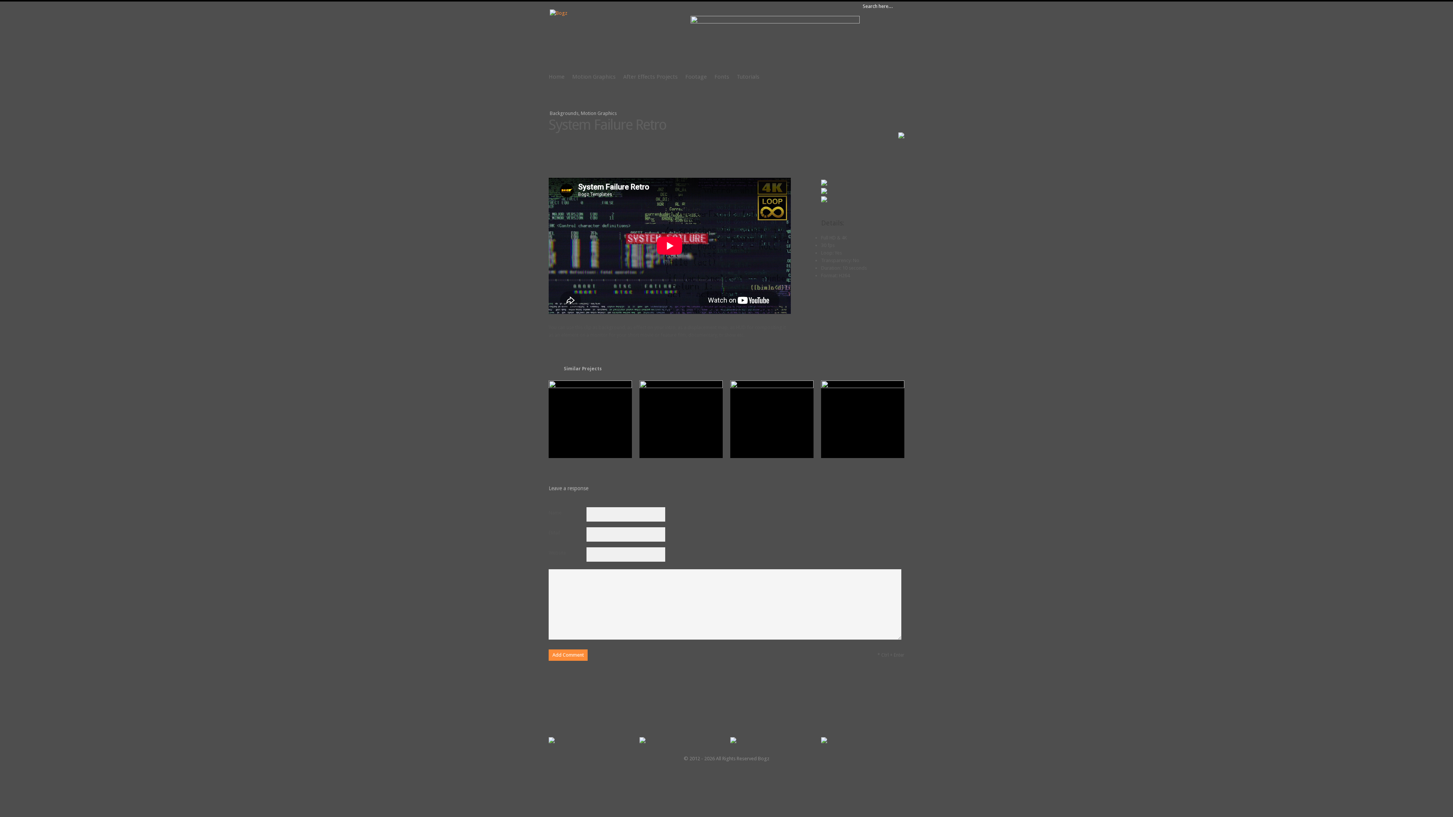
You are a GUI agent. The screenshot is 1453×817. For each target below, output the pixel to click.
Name (555, 513)
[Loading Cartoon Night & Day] (862, 386)
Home (557, 76)
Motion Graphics (594, 76)
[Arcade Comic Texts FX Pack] (590, 386)
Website (557, 553)
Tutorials (748, 76)
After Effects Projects (650, 76)
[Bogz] (558, 13)
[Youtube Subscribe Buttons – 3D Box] (681, 386)
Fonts (721, 76)
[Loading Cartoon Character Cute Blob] (772, 386)
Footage (696, 76)
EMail (554, 533)
